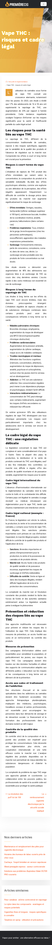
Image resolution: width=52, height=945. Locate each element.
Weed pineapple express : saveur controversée (24, 866)
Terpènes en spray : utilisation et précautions (23, 920)
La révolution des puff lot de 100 (15, 796)
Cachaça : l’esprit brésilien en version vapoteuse (25, 862)
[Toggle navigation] (44, 4)
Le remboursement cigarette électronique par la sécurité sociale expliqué (36, 802)
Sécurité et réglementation (18, 82)
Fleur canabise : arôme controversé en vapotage (25, 900)
